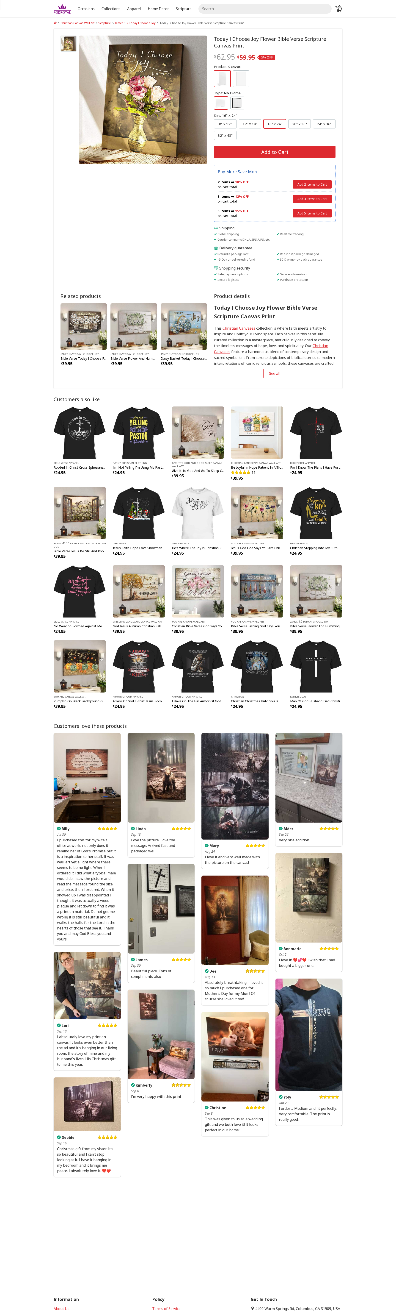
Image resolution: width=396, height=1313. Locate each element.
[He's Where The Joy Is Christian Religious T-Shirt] (198, 512)
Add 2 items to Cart (312, 184)
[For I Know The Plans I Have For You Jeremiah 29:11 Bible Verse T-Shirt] (316, 432)
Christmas (119, 543)
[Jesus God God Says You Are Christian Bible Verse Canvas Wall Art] (257, 512)
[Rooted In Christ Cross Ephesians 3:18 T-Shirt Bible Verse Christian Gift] (80, 432)
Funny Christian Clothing (130, 462)
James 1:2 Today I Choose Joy (135, 23)
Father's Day (298, 696)
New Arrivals (180, 543)
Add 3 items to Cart (312, 199)
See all (274, 373)
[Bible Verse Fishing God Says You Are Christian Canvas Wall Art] (257, 590)
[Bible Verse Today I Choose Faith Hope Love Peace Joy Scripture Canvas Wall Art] (83, 326)
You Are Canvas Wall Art (247, 543)
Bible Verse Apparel (66, 462)
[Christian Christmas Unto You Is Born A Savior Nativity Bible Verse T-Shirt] (257, 666)
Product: (227, 66)
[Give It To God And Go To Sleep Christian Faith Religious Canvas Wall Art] (198, 432)
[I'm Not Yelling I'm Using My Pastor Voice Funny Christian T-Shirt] (139, 432)
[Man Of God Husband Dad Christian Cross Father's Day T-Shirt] (316, 666)
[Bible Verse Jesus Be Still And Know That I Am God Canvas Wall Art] (80, 512)
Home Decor (158, 8)
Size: (225, 115)
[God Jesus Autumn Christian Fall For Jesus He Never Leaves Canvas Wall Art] (139, 590)
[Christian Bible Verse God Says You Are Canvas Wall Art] (198, 590)
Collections (111, 8)
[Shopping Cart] (338, 8)
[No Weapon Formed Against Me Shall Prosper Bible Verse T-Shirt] (80, 590)
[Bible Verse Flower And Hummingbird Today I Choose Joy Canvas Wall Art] (133, 326)
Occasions (86, 8)
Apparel (134, 8)
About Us (61, 1308)
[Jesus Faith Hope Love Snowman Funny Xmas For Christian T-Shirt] (139, 512)
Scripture (104, 23)
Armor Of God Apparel (128, 696)
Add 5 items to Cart (312, 213)
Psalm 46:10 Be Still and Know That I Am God (80, 545)
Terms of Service (166, 1308)
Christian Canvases (239, 328)
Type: (227, 93)
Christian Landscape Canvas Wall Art (255, 462)
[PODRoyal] (55, 23)
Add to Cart (275, 151)
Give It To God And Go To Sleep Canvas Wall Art (197, 464)
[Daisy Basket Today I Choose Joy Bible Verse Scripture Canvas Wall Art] (184, 326)
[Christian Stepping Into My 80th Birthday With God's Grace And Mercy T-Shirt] (316, 512)
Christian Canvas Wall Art (77, 23)
